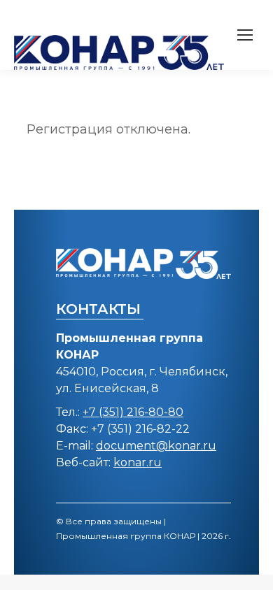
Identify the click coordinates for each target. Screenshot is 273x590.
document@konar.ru (156, 445)
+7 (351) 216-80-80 (133, 412)
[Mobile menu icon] (245, 35)
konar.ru (137, 462)
